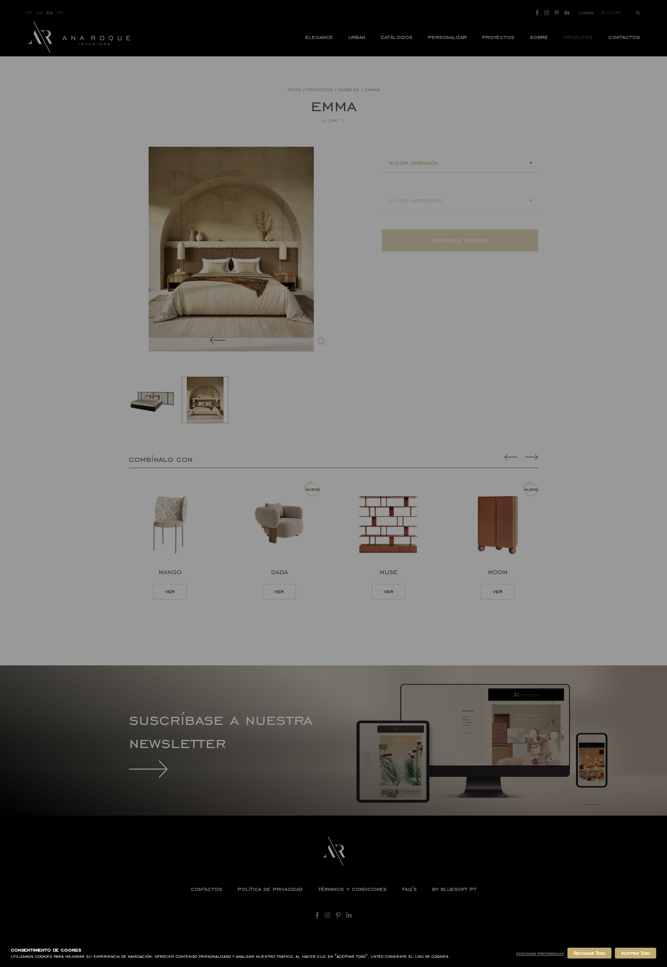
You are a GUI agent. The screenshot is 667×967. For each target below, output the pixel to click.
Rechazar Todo (589, 953)
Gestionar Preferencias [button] (540, 953)
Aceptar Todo (635, 953)
